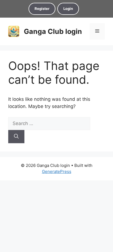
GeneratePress (56, 171)
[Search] (16, 136)
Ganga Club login (53, 31)
